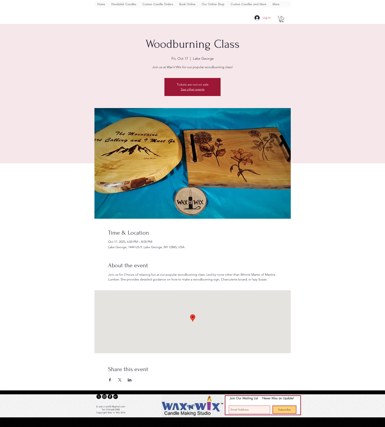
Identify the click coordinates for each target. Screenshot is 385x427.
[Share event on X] (120, 379)
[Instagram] (104, 396)
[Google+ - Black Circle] (115, 396)
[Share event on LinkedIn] (130, 379)
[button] (281, 19)
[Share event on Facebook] (110, 379)
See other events (193, 89)
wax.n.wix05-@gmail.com (112, 406)
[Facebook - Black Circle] (110, 396)
